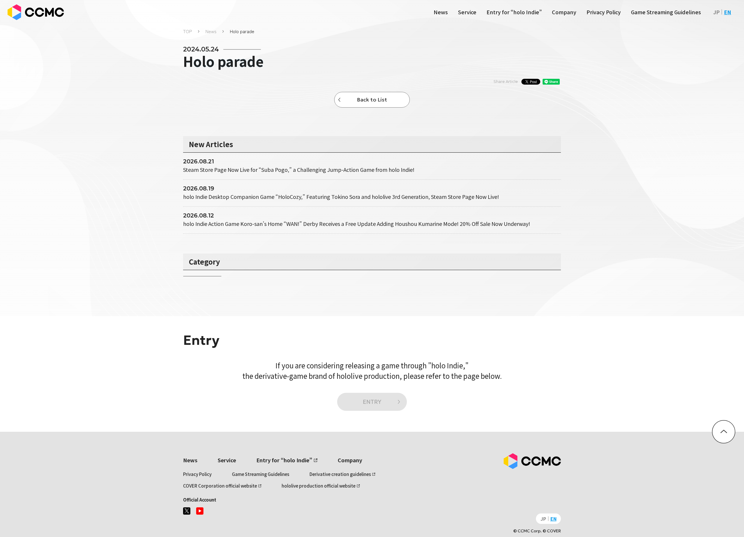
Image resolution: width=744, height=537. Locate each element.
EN (727, 12)
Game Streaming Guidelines (666, 12)
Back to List (372, 99)
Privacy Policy (603, 12)
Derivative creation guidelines (340, 474)
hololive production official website (318, 486)
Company (564, 12)
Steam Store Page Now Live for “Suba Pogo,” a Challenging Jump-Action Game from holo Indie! (298, 169)
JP (716, 12)
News (441, 12)
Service (467, 12)
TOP (187, 31)
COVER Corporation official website (220, 486)
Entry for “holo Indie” (514, 12)
